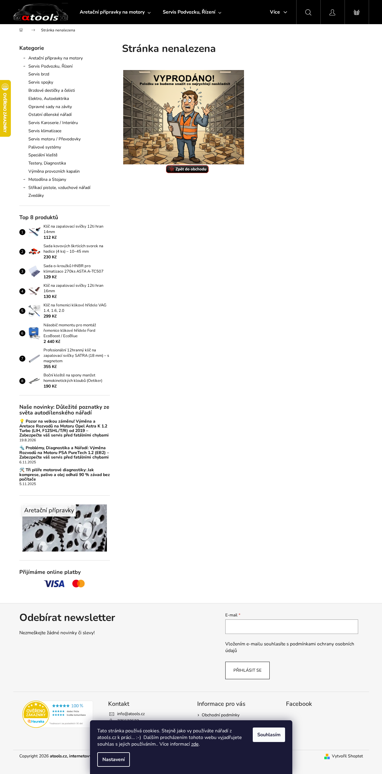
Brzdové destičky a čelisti (51, 90)
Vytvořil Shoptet (347, 756)
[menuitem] (115, 12)
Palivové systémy (44, 147)
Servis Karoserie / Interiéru (53, 123)
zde (195, 744)
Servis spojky (40, 82)
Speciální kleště (42, 155)
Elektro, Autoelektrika (48, 98)
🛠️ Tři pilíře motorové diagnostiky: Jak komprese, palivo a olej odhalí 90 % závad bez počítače (64, 474)
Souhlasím (269, 734)
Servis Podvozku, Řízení (50, 66)
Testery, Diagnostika (47, 163)
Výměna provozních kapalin (54, 171)
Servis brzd (38, 74)
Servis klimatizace (44, 131)
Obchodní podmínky (220, 715)
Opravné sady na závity (50, 107)
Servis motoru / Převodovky (54, 139)
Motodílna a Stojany (47, 179)
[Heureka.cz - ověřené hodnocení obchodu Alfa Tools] (57, 714)
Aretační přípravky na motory (55, 58)
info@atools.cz (131, 714)
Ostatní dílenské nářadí (50, 114)
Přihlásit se (247, 670)
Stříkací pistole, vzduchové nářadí (59, 187)
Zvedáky (36, 195)
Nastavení (113, 759)
